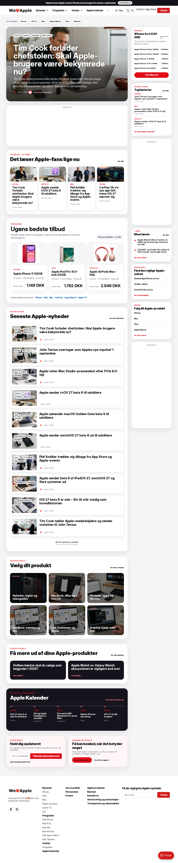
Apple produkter (96, 788)
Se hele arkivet (117, 568)
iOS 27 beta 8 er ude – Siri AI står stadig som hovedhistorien (72, 501)
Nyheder (40, 10)
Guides (75, 10)
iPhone (24, 21)
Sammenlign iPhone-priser (146, 278)
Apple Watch (55, 21)
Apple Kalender (95, 10)
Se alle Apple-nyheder (144, 132)
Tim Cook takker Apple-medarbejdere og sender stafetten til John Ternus (75, 522)
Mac (43, 21)
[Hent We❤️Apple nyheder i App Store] (146, 10)
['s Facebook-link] (10, 809)
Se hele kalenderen (115, 700)
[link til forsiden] (20, 10)
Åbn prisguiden (105, 237)
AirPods (59, 298)
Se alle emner (140, 335)
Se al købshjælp (141, 295)
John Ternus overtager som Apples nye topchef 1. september (76, 351)
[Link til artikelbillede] (24, 526)
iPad (67, 21)
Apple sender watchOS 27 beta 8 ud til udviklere (75, 435)
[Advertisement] (67, 126)
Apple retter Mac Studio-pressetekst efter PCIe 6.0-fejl (78, 373)
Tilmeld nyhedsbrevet (46, 756)
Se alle (121, 161)
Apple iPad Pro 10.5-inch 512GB (64, 273)
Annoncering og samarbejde (102, 799)
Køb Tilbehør (48, 839)
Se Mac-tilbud (140, 284)
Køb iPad (46, 823)
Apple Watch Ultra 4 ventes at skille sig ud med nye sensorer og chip (152, 242)
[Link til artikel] (67, 64)
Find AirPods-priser (143, 290)
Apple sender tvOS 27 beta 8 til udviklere (51, 190)
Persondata (71, 791)
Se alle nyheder (116, 318)
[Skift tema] (130, 10)
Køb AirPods (48, 831)
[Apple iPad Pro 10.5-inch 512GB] (67, 254)
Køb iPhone (47, 819)
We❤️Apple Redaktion (43, 92)
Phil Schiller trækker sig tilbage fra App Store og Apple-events (80, 194)
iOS (44, 811)
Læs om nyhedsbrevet (20, 762)
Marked (77, 21)
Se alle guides (117, 655)
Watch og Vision (49, 803)
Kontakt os (93, 795)
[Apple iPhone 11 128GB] (29, 254)
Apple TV (82, 298)
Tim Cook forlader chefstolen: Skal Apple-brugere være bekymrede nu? (22, 195)
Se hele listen (140, 258)
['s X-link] (17, 809)
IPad (44, 795)
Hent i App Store (82, 760)
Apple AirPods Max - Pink (103, 273)
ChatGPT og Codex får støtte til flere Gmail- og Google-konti (153, 250)
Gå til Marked (151, 75)
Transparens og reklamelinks (103, 803)
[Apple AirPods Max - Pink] (105, 254)
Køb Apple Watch (50, 835)
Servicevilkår (72, 788)
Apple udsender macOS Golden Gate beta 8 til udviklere (74, 415)
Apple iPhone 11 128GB (27, 273)
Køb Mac (46, 827)
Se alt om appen (101, 760)
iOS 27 (34, 21)
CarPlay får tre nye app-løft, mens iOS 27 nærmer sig (109, 192)
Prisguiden (58, 10)
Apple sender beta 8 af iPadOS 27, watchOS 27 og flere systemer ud (77, 480)
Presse (69, 795)
